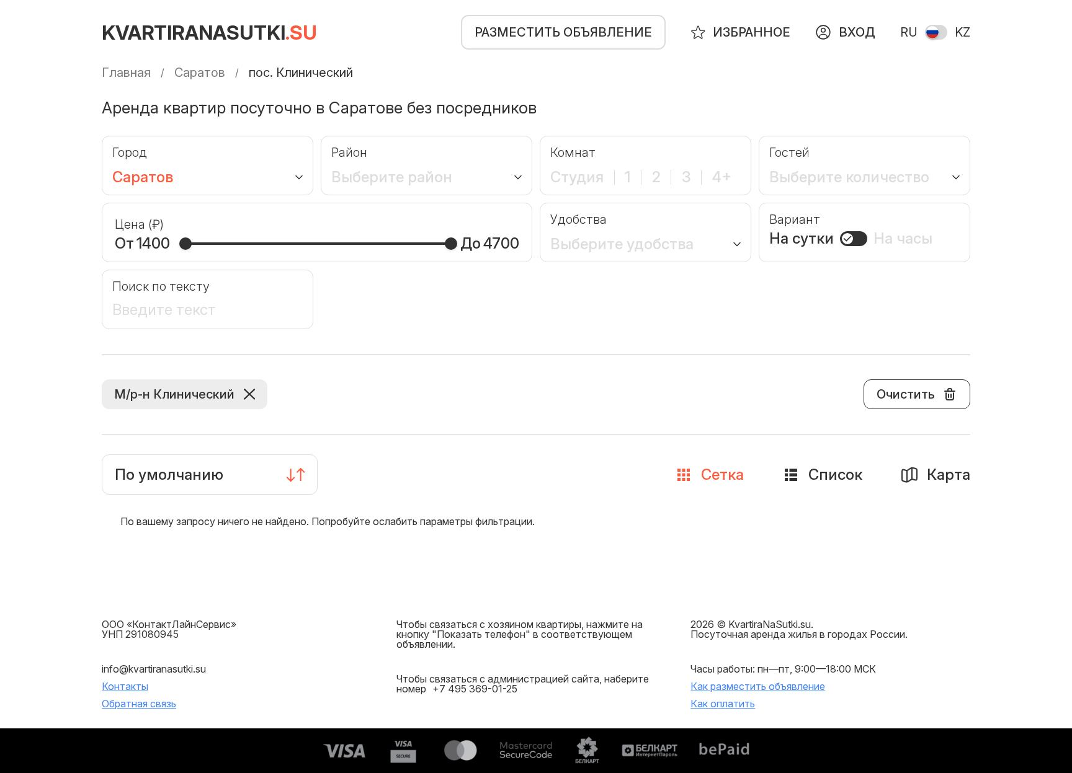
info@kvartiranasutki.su (154, 669)
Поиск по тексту (161, 286)
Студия (577, 177)
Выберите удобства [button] (622, 244)
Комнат (573, 152)
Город (129, 152)
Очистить (906, 394)
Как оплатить (722, 704)
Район (349, 152)
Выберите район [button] (391, 177)
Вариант (794, 219)
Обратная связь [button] (139, 704)
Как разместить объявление (757, 686)
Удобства (578, 219)
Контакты (125, 686)
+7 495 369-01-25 (474, 689)
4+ (721, 177)
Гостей (789, 152)
